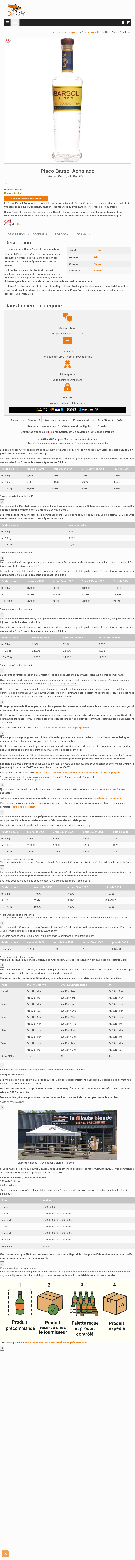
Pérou (97, 263)
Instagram (115, 798)
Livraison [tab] (61, 234)
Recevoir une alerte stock (26, 198)
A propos (16, 420)
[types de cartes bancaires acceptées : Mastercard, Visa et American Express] (57, 409)
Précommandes (82, 420)
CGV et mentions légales (77, 426)
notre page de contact (24, 806)
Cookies (103, 426)
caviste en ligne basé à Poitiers (95, 431)
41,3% (97, 250)
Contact (32, 420)
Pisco (99, 32)
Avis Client (104, 420)
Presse (31, 426)
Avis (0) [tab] (81, 234)
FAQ (119, 420)
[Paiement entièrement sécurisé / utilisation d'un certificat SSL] (42, 409)
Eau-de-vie (88, 32)
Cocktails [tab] (40, 234)
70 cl (96, 257)
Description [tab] (16, 234)
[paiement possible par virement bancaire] (71, 409)
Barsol (98, 270)
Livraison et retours (55, 420)
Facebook (99, 798)
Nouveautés (49, 426)
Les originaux (71, 32)
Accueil (57, 32)
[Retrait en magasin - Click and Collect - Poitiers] (97, 409)
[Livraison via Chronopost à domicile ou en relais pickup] (86, 409)
